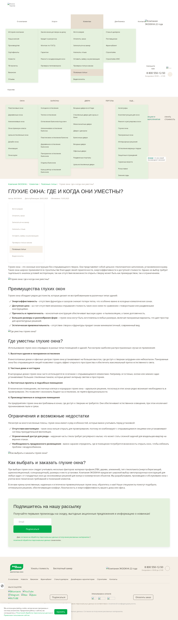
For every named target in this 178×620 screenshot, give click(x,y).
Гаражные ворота (125, 162)
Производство (14, 45)
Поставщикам (111, 39)
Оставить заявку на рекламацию (86, 59)
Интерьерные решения (127, 142)
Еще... (132, 101)
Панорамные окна (125, 135)
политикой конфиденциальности (122, 603)
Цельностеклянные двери (83, 164)
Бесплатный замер (62, 568)
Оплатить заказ (79, 39)
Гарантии (44, 52)
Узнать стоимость (170, 118)
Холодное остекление (49, 108)
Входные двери (79, 144)
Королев (11, 89)
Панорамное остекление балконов (51, 154)
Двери (87, 101)
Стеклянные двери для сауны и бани (85, 116)
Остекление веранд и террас (129, 148)
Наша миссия (13, 39)
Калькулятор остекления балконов (51, 170)
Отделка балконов (48, 163)
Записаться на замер (81, 45)
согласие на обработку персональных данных (39, 537)
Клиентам (87, 21)
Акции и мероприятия (154, 118)
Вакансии (12, 72)
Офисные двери (79, 151)
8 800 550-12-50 (155, 73)
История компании (16, 32)
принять (61, 611)
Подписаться (32, 529)
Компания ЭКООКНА (17, 184)
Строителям (111, 52)
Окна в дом (12, 155)
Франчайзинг (111, 45)
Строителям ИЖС (113, 59)
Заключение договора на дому (53, 32)
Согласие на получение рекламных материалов (103, 611)
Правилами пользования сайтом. (17, 615)
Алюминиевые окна (16, 121)
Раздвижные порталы (82, 157)
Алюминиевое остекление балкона (51, 129)
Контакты (142, 21)
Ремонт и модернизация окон (53, 59)
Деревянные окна (15, 115)
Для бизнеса (120, 21)
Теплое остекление (48, 115)
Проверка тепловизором (51, 66)
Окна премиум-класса (17, 128)
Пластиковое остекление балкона (54, 137)
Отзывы (11, 79)
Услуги (54, 21)
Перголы (110, 101)
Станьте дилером (113, 32)
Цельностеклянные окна (18, 135)
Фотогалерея (78, 32)
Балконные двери (80, 137)
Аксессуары (123, 108)
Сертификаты (13, 52)
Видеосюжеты (79, 79)
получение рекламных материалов (74, 537)
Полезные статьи (80, 72)
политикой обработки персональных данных (31, 540)
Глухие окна (123, 128)
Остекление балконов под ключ (54, 121)
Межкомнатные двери (82, 124)
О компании (22, 21)
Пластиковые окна (15, 108)
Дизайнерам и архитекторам (82, 579)
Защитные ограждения (127, 155)
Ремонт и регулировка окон (129, 121)
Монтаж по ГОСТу (48, 45)
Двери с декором (80, 131)
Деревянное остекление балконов (50, 145)
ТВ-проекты (13, 66)
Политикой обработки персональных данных (33, 613)
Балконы (55, 101)
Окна (22, 101)
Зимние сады (123, 175)
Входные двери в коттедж (83, 108)
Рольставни (123, 168)
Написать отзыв (79, 52)
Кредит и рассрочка (49, 39)
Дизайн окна (13, 142)
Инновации (13, 148)
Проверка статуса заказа (83, 66)
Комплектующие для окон (129, 115)
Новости (11, 59)
